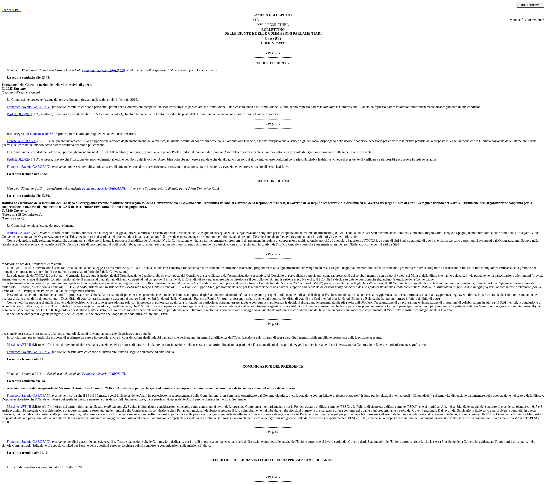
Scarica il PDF (11, 10)
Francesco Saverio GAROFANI (103, 70)
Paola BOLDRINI (19, 114)
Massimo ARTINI (19, 344)
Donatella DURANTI (21, 141)
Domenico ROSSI (42, 134)
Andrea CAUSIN (19, 233)
